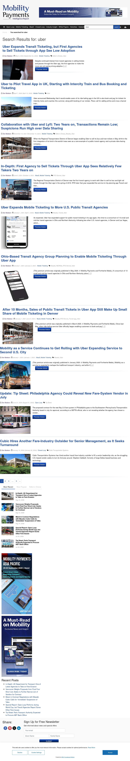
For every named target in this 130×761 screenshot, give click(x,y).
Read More (91, 747)
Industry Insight (51, 27)
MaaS (32, 27)
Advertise (73, 27)
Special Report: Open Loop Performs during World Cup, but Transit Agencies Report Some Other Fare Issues (28, 530)
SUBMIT (49, 741)
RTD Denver (57, 175)
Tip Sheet (48, 403)
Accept (110, 752)
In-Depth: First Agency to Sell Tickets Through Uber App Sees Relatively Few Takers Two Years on (61, 168)
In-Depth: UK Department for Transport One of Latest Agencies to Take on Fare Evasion (29, 495)
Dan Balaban (8, 56)
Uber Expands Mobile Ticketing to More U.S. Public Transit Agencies (54, 207)
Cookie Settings (36, 752)
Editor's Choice (57, 56)
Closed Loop (40, 27)
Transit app (72, 319)
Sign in (120, 28)
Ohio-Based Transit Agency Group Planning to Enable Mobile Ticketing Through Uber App (63, 258)
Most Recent (8, 487)
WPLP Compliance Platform (68, 757)
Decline (19, 752)
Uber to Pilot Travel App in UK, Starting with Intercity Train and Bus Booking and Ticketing (64, 85)
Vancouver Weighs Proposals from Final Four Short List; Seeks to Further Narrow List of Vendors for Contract (28, 507)
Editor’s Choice (35, 487)
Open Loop (10, 27)
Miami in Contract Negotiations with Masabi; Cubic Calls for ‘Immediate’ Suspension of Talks (28, 519)
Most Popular (22, 487)
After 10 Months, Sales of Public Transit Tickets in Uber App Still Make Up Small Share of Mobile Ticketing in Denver (65, 311)
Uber (64, 56)
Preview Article (41, 69)
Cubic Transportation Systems (58, 450)
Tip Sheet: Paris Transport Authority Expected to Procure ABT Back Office (27, 542)
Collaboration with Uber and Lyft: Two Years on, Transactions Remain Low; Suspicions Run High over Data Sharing (59, 126)
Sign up (125, 28)
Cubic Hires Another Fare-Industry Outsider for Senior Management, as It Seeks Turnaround (62, 442)
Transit (60, 213)
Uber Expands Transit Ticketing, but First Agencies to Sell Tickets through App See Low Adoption (42, 48)
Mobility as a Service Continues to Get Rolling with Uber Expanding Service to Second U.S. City (61, 350)
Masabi (68, 134)
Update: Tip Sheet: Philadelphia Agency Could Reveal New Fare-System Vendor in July (64, 395)
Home (5, 32)
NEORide (59, 266)
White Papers (64, 27)
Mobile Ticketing (22, 27)
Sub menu (5, 27)
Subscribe (82, 27)
